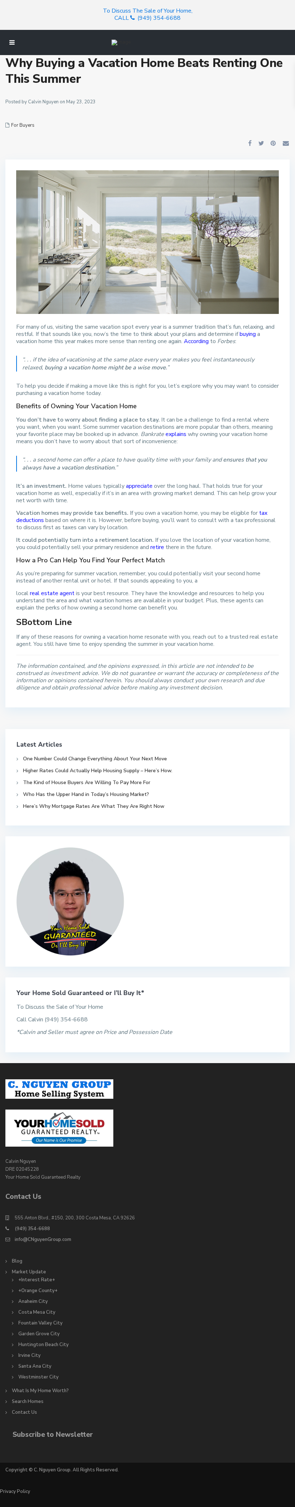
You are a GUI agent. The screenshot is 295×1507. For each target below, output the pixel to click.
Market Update (29, 1272)
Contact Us (24, 1412)
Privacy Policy (15, 1491)
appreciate (139, 486)
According (196, 341)
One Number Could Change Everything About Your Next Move (95, 758)
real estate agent (52, 593)
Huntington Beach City (43, 1344)
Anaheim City (33, 1301)
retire (157, 547)
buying (248, 334)
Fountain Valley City (40, 1323)
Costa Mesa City (36, 1312)
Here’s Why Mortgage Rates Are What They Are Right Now (93, 806)
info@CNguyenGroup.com (43, 1239)
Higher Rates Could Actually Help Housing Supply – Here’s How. (97, 770)
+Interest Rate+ (36, 1280)
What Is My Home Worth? (40, 1390)
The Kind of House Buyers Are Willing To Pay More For (86, 782)
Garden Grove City (39, 1334)
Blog (17, 1261)
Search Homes (28, 1401)
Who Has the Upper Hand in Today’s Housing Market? (86, 794)
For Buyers (23, 125)
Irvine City (29, 1355)
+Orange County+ (38, 1290)
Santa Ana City (34, 1366)
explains (175, 434)
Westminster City (38, 1377)
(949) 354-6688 (32, 1228)
